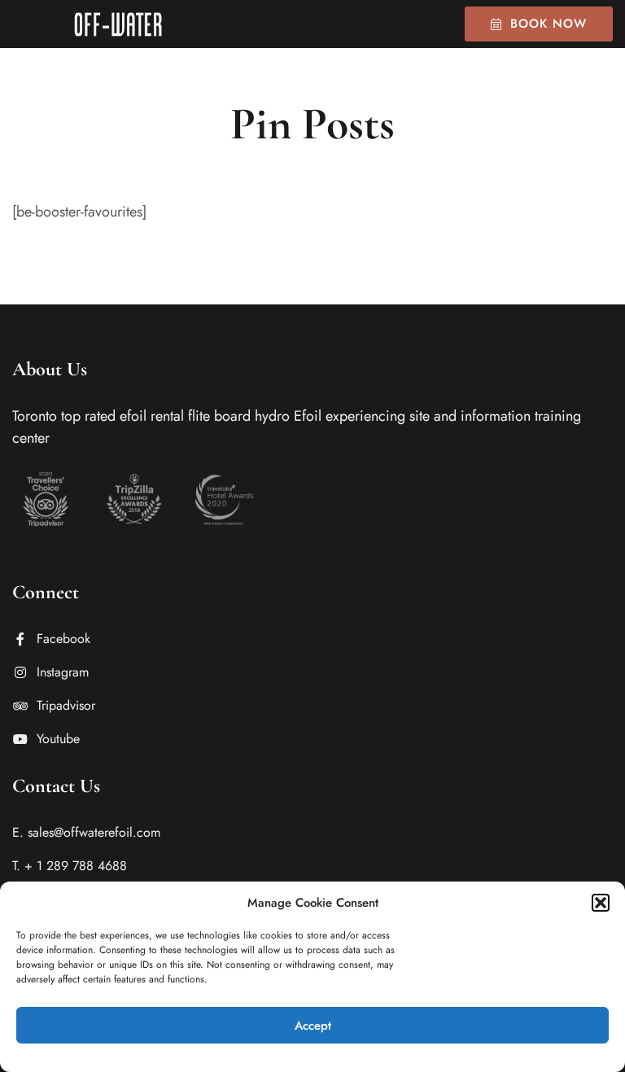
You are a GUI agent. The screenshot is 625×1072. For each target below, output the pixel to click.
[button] (600, 903)
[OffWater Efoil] (118, 24)
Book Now (548, 24)
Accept (313, 1026)
